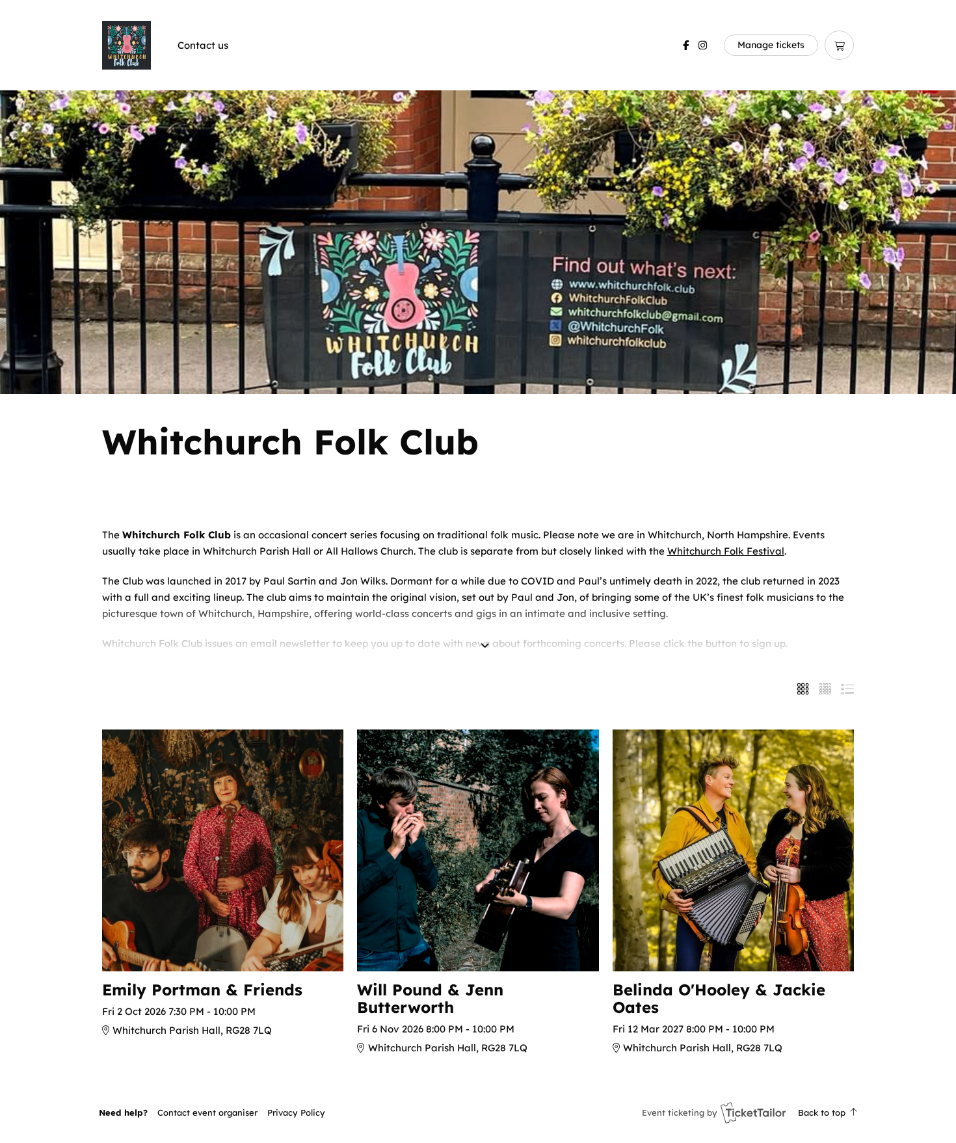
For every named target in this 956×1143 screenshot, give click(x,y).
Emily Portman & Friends (202, 989)
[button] (207, 1112)
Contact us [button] (203, 45)
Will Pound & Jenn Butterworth (430, 998)
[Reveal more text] (485, 627)
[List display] (847, 689)
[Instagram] (702, 45)
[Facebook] (686, 45)
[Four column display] (825, 689)
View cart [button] (839, 45)
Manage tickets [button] (770, 44)
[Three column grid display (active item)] (803, 689)
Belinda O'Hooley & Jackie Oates (719, 998)
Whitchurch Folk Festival (725, 551)
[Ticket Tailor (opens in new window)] (753, 1112)
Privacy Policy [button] (296, 1112)
